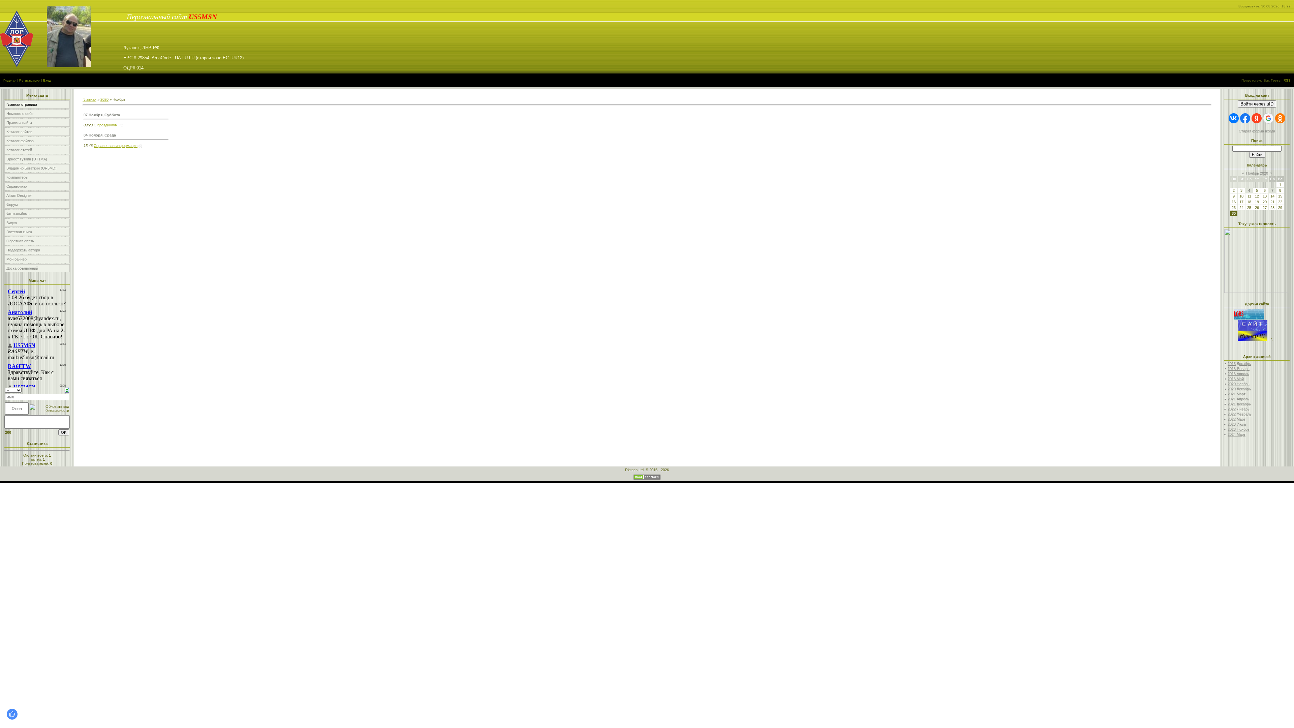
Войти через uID (1256, 104)
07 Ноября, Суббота (102, 115)
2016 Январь (1239, 369)
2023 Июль (1237, 424)
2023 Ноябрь (1239, 429)
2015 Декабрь (1239, 364)
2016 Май (1236, 379)
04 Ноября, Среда (100, 135)
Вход (47, 80)
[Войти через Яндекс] (1257, 118)
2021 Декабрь (1239, 404)
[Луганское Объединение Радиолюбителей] (1256, 318)
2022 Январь (1239, 409)
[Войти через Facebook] (1245, 118)
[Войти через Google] (1268, 118)
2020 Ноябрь (1239, 384)
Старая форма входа (1257, 131)
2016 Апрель (1238, 374)
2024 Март (1236, 434)
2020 (104, 99)
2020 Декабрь (1239, 389)
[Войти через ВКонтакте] (1234, 118)
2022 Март (1236, 419)
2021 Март (1236, 394)
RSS (1287, 80)
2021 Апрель (1238, 399)
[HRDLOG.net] (1263, 259)
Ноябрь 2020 (1257, 173)
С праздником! (106, 125)
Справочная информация (115, 146)
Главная (9, 80)
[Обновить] (67, 390)
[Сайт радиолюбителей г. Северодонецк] (1252, 340)
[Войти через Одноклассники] (1280, 118)
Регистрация (29, 80)
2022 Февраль (1240, 414)
